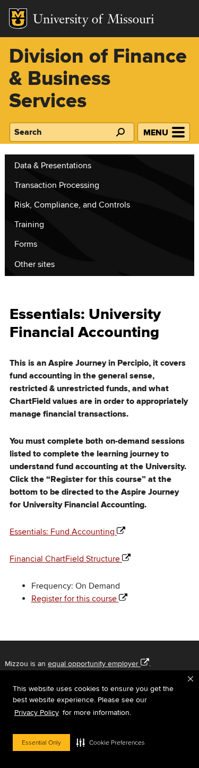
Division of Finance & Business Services (98, 79)
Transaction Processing (56, 185)
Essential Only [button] (41, 742)
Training (29, 224)
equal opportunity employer (93, 663)
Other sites (34, 264)
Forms (25, 244)
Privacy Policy (36, 712)
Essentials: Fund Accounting (62, 532)
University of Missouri (93, 20)
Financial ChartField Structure (65, 559)
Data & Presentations (52, 165)
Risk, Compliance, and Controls (72, 205)
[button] (110, 742)
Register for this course (74, 598)
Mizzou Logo (18, 18)
